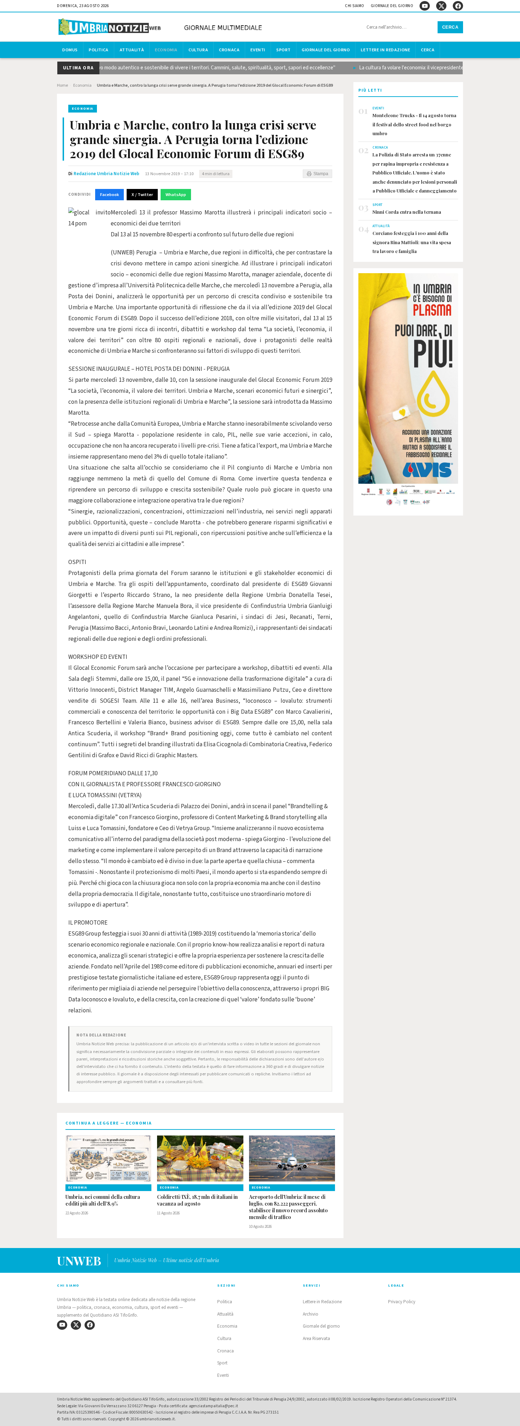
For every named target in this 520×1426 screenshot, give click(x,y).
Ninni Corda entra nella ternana (406, 212)
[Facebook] (458, 6)
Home (62, 85)
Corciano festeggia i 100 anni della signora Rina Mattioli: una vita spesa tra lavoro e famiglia (411, 242)
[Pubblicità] (408, 391)
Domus (70, 50)
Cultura (198, 50)
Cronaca (229, 50)
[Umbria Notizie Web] (161, 28)
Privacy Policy (401, 1302)
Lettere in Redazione (385, 50)
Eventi (257, 50)
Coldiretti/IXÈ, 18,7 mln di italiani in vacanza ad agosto (197, 1200)
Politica (99, 50)
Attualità (132, 50)
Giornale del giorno (392, 5)
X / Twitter (142, 194)
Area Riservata (316, 1338)
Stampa (320, 173)
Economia (166, 50)
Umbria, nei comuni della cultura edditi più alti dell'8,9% (102, 1200)
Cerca (450, 27)
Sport (283, 50)
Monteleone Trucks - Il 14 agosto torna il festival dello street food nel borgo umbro (414, 124)
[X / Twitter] (441, 6)
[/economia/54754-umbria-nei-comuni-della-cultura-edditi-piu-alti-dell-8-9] (108, 1158)
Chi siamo (354, 5)
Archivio (310, 1314)
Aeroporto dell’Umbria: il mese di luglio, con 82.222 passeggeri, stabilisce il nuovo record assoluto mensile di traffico (288, 1207)
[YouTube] (425, 6)
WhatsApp (176, 194)
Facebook (109, 194)
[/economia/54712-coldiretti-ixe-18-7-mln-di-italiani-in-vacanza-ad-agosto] (200, 1158)
